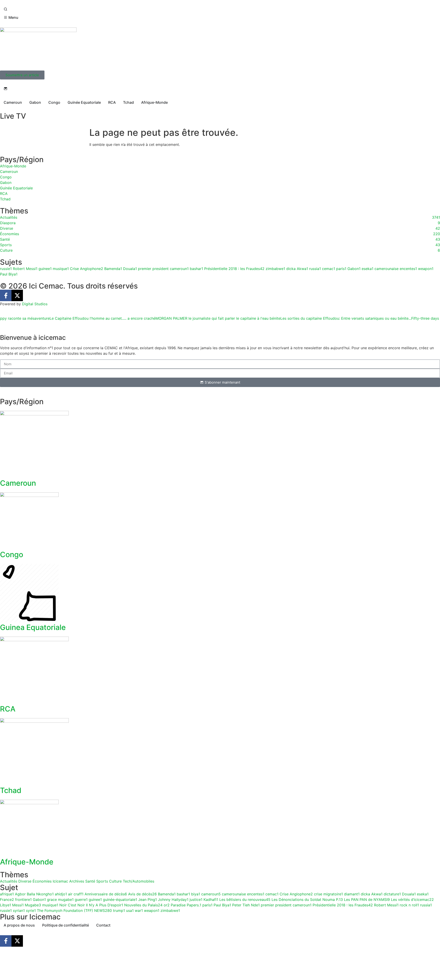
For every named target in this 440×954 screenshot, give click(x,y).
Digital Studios (34, 304)
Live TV (13, 116)
